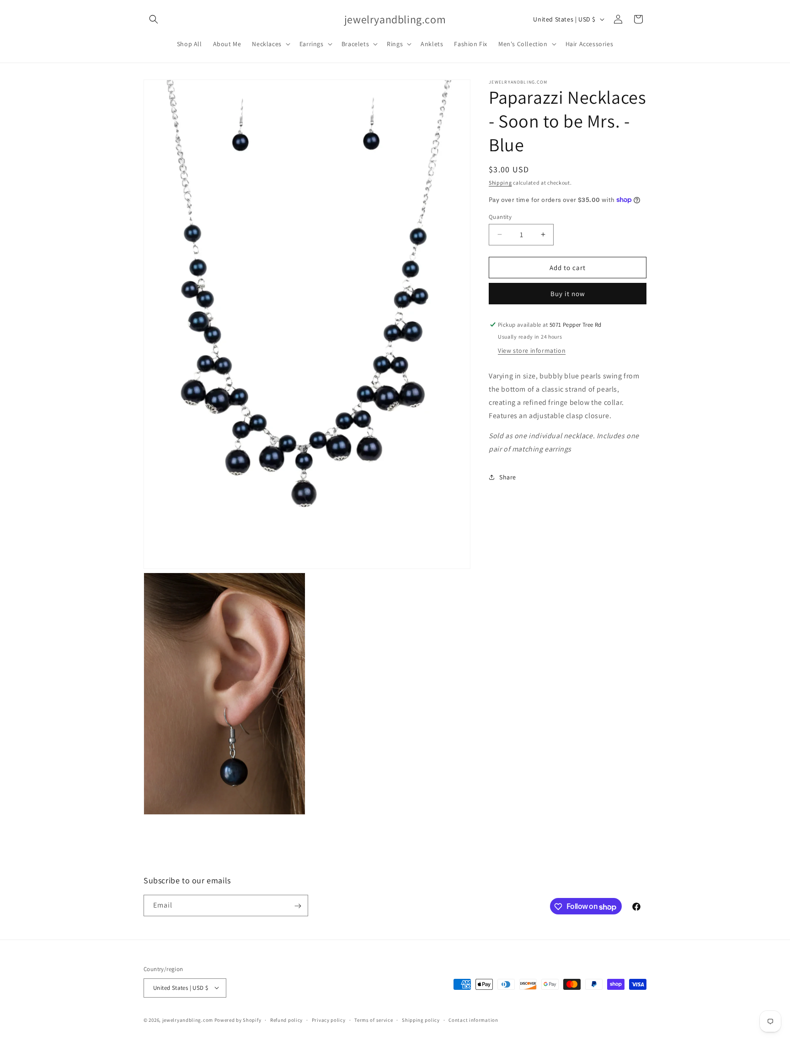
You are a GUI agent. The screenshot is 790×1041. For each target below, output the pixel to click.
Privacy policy (329, 1019)
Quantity (500, 216)
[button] (154, 19)
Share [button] (507, 477)
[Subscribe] (298, 906)
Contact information (473, 1019)
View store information (532, 350)
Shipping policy (421, 1019)
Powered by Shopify (238, 1019)
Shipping (500, 182)
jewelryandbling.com (187, 1019)
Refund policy (286, 1019)
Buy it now (567, 293)
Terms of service (373, 1019)
